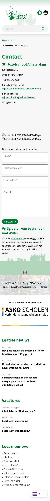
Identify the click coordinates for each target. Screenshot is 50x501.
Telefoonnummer (12, 167)
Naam (7, 155)
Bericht (7, 192)
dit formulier (17, 238)
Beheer (43, 287)
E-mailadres (10, 180)
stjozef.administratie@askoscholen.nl (21, 88)
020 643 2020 (35, 283)
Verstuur (9, 221)
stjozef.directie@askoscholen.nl (18, 97)
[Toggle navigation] (45, 12)
